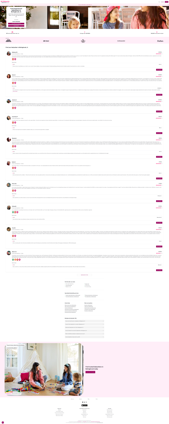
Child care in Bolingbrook (88, 306)
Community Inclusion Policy (59, 412)
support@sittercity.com (100, 422)
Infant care (87, 283)
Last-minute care (69, 285)
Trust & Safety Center (59, 411)
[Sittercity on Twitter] (84, 402)
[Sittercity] (15, 2)
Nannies (84, 411)
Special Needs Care (84, 414)
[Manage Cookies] (3, 422)
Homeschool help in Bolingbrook (70, 312)
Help (159, 1)
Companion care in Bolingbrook (89, 309)
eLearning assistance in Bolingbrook (71, 310)
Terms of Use (79, 421)
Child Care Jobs (109, 412)
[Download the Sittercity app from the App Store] (84, 405)
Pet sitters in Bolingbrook (88, 310)
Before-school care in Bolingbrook (70, 305)
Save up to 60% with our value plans (84, 4)
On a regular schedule (16, 23)
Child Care (84, 412)
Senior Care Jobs (109, 415)
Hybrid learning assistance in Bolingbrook (72, 309)
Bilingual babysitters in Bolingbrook (91, 295)
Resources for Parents (59, 414)
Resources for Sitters (59, 415)
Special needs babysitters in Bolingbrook (73, 295)
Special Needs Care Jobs (109, 414)
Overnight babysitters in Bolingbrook (72, 296)
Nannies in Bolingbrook (88, 305)
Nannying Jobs (109, 411)
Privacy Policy (84, 421)
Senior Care (84, 415)
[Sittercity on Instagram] (86, 402)
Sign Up (166, 1)
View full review (15, 91)
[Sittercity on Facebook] (82, 402)
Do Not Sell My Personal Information (95, 421)
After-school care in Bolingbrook (70, 306)
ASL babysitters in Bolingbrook (90, 296)
